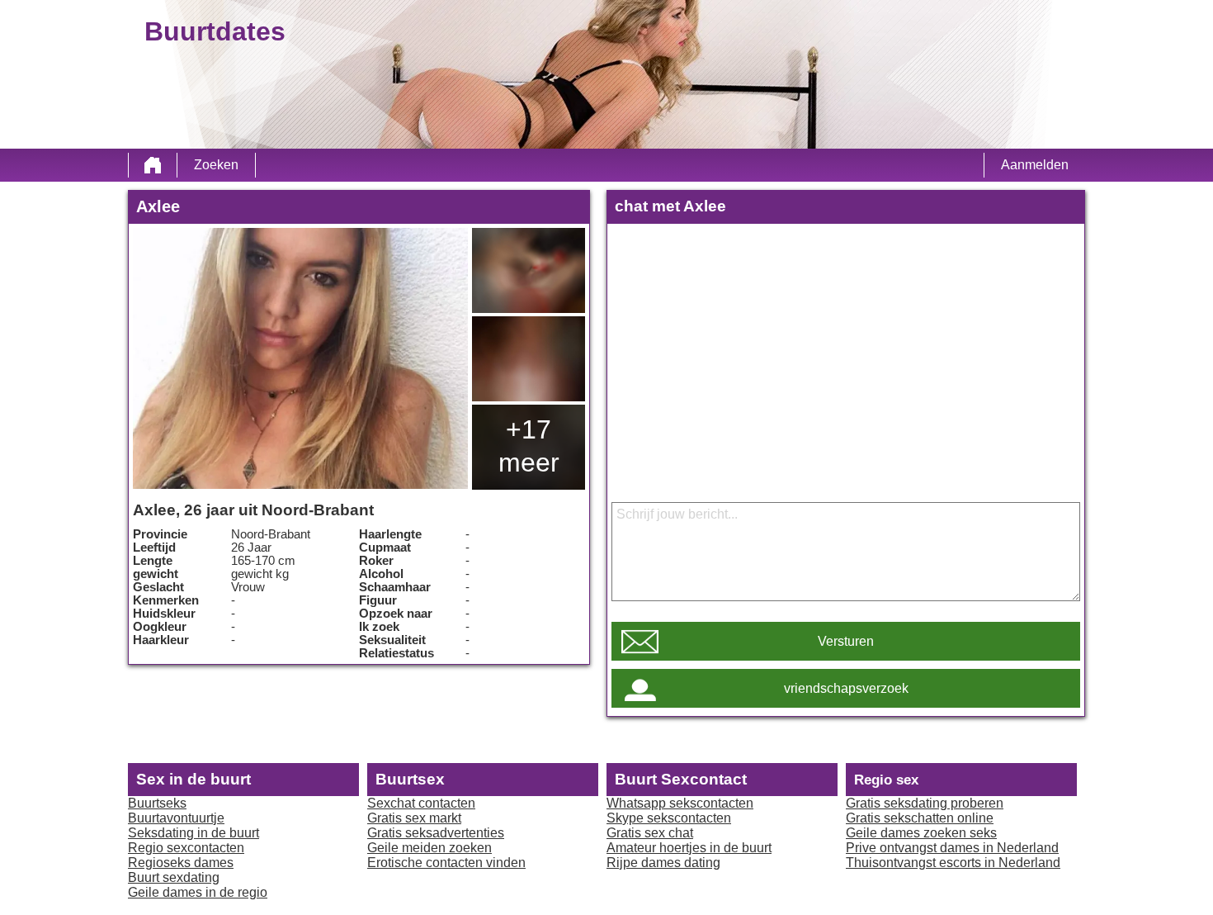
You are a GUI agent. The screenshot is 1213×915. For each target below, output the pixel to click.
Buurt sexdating (173, 877)
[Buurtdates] (153, 165)
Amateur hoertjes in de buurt (689, 848)
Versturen (846, 641)
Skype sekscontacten (668, 818)
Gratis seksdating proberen (924, 803)
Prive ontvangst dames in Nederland (952, 848)
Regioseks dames (181, 863)
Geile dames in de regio (197, 892)
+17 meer (528, 446)
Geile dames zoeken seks (921, 833)
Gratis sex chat (649, 833)
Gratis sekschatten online (920, 818)
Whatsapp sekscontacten (679, 803)
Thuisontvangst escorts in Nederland (953, 863)
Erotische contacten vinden (446, 863)
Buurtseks (157, 803)
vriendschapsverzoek (846, 688)
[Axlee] (300, 358)
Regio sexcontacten (186, 848)
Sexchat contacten (421, 803)
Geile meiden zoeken (429, 848)
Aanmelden (1035, 165)
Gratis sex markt (414, 818)
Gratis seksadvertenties (435, 833)
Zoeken (216, 165)
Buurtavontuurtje (176, 818)
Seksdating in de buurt (193, 833)
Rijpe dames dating (663, 863)
